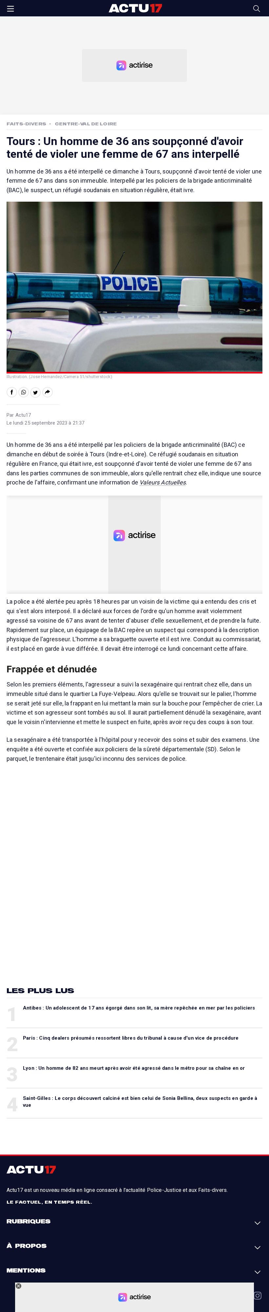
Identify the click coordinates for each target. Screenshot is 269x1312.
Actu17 (135, 8)
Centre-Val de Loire (86, 123)
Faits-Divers (26, 123)
